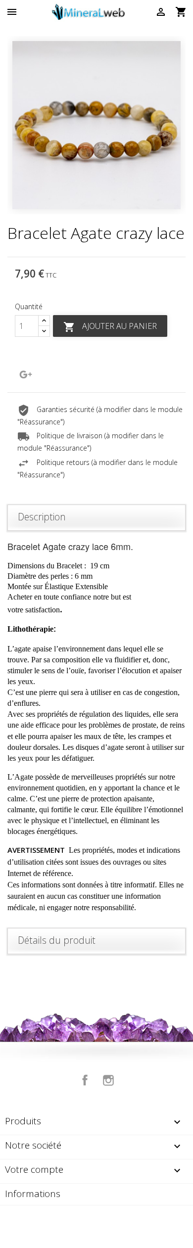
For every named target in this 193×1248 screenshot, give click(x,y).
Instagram (108, 1080)
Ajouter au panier (110, 327)
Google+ (26, 374)
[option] (96, 125)
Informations (32, 1193)
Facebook (85, 1080)
